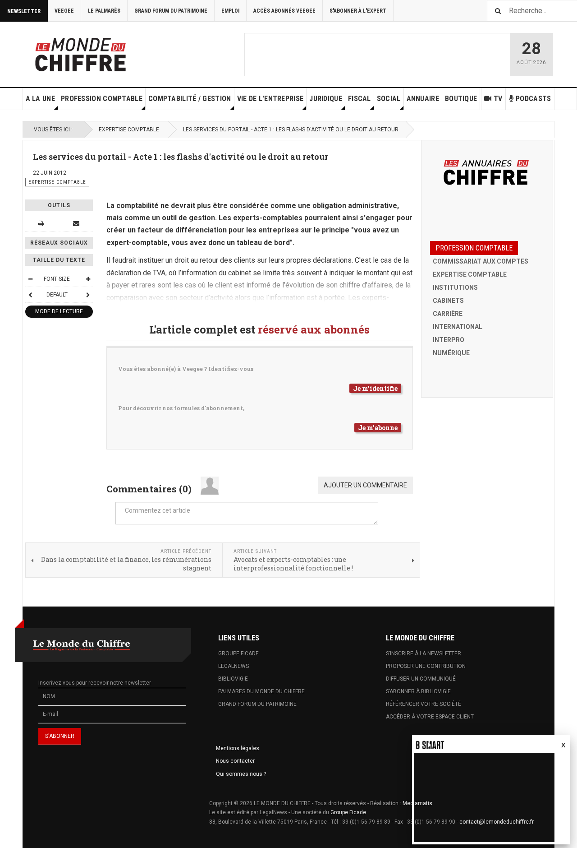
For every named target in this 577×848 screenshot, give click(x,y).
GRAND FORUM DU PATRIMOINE (257, 704)
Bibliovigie (233, 679)
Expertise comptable (129, 129)
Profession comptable (101, 98)
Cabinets (448, 300)
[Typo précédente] (30, 295)
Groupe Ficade (348, 812)
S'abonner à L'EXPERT (358, 11)
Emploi (230, 11)
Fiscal (359, 98)
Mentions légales (237, 748)
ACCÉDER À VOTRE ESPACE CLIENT (430, 717)
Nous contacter (235, 761)
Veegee (64, 11)
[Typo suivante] (88, 295)
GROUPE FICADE (238, 653)
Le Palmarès (104, 11)
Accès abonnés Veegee (284, 11)
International (457, 326)
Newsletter (24, 11)
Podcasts (533, 98)
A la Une (40, 98)
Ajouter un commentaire (365, 485)
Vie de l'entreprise (270, 98)
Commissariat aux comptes (480, 261)
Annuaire (423, 98)
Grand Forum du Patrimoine (170, 11)
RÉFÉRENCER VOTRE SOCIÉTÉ (423, 704)
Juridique (325, 98)
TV (498, 98)
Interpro (448, 339)
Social (389, 98)
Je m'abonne (378, 427)
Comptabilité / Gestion (189, 98)
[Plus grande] (88, 279)
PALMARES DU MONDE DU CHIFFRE (261, 691)
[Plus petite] (30, 279)
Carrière (448, 313)
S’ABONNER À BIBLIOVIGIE (418, 691)
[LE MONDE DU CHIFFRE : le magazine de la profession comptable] (114, 52)
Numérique (451, 353)
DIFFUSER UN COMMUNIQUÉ (421, 679)
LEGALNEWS (233, 666)
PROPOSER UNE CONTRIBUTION (426, 666)
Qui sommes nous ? (241, 774)
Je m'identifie (375, 388)
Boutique (461, 98)
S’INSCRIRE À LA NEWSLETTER (423, 653)
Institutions (455, 287)
